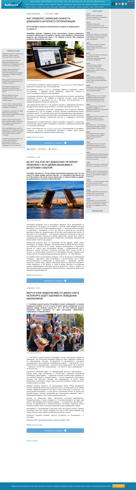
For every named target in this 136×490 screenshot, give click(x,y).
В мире (27, 4)
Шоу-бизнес (72, 7)
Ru (129, 1)
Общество (59, 4)
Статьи (92, 7)
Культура (27, 7)
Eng (132, 1)
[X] (53, 148)
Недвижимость (63, 7)
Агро (44, 7)
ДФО (91, 1)
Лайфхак (79, 7)
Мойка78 (58, 359)
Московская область (47, 1)
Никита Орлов (37, 275)
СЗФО (66, 1)
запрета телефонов (58, 415)
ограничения (65, 85)
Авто (108, 4)
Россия (32, 1)
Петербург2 (47, 240)
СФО (88, 1)
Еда (83, 4)
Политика (33, 4)
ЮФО (77, 1)
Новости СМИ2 (32, 441)
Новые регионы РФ (99, 1)
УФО (84, 1)
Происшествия (68, 4)
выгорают (49, 420)
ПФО (73, 1)
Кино (47, 7)
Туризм (39, 7)
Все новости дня (97, 210)
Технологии (95, 4)
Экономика (40, 4)
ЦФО (69, 1)
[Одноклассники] (42, 148)
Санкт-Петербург (58, 1)
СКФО (80, 1)
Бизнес (47, 4)
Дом (56, 7)
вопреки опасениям (54, 128)
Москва (38, 1)
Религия (33, 7)
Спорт (79, 4)
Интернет (102, 4)
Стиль (52, 7)
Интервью (86, 7)
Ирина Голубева (38, 137)
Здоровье (88, 4)
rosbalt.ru (47, 89)
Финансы (53, 4)
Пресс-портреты (99, 7)
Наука (75, 4)
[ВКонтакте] (31, 148)
